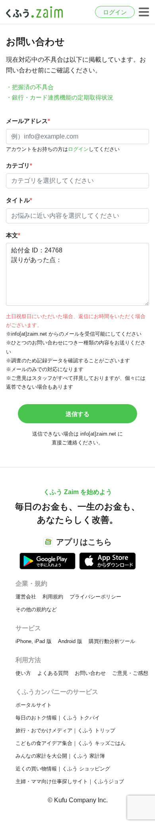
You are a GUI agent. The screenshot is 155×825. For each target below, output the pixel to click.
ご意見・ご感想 (130, 673)
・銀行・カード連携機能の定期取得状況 (59, 97)
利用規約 (53, 597)
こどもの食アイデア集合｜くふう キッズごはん (70, 743)
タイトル (19, 200)
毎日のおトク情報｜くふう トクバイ (57, 718)
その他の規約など (36, 609)
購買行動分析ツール (112, 641)
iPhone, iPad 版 (33, 641)
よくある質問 (52, 673)
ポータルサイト (33, 705)
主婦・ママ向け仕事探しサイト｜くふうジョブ (69, 781)
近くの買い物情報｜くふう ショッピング (62, 769)
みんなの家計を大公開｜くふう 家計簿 (60, 756)
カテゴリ (19, 165)
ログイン (115, 12)
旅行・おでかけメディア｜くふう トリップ (65, 730)
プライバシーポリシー (95, 597)
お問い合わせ (90, 673)
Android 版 (70, 641)
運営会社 (25, 597)
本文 (13, 235)
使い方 (23, 673)
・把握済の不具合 (30, 87)
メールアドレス (28, 120)
